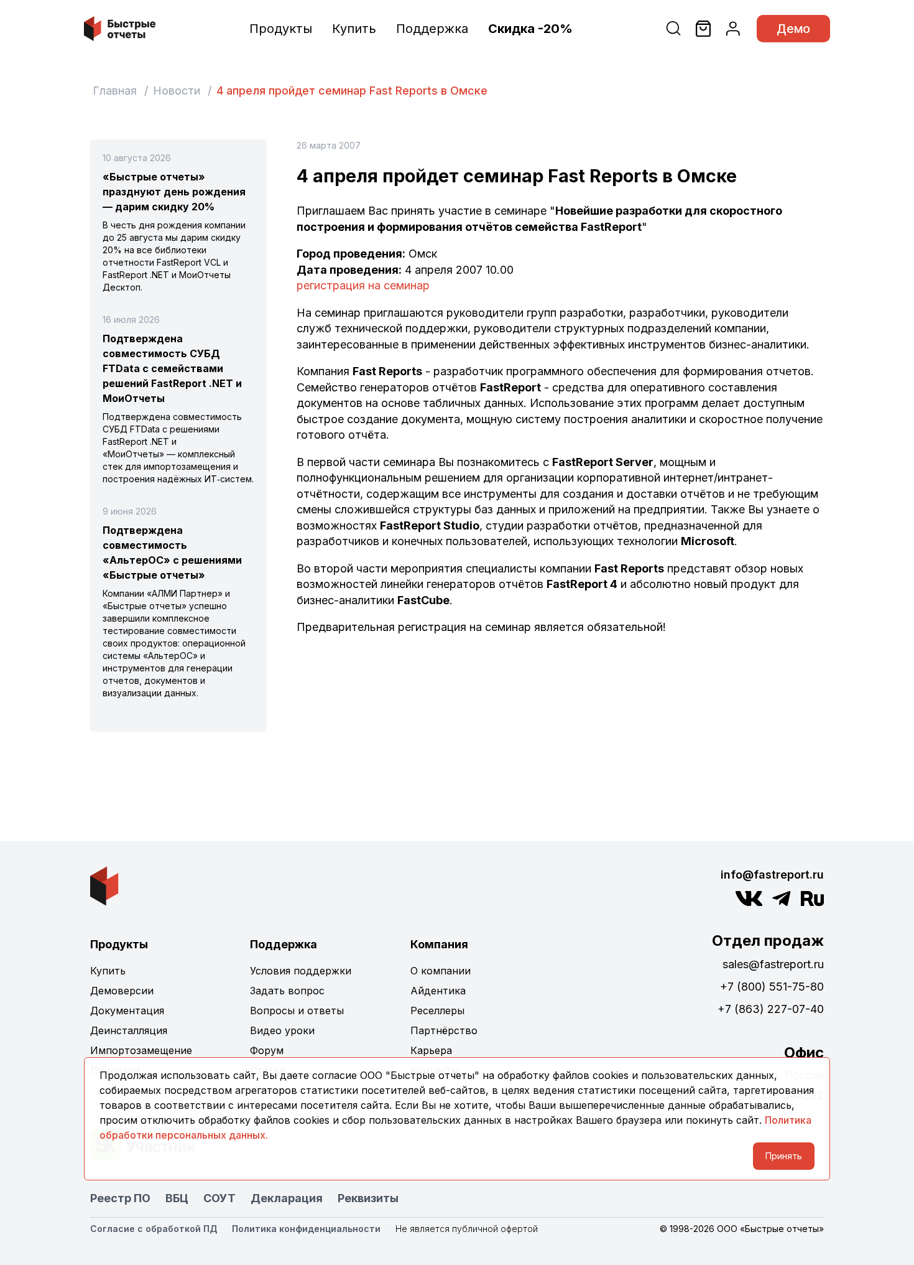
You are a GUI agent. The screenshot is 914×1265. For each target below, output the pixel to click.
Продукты (280, 28)
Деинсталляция (128, 1030)
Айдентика (438, 990)
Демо (793, 28)
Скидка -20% (530, 28)
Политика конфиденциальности (306, 1228)
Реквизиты (368, 1198)
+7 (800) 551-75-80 (772, 986)
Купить (354, 28)
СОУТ (219, 1198)
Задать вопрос (287, 990)
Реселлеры (437, 1010)
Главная (115, 90)
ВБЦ (176, 1198)
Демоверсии (122, 990)
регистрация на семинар (363, 285)
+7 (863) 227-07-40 (771, 1008)
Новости (176, 90)
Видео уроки (282, 1030)
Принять (783, 1156)
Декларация (287, 1198)
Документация (127, 1010)
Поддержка (432, 28)
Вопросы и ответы (297, 1010)
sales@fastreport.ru (773, 964)
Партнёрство (444, 1030)
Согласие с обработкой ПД (153, 1228)
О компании (440, 970)
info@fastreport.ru (772, 874)
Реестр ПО (120, 1198)
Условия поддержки (300, 970)
